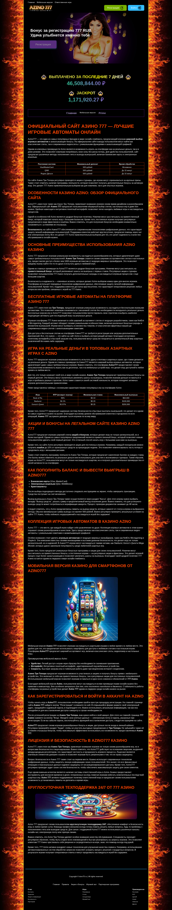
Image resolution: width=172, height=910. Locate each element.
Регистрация (113, 8)
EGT (133, 894)
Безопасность (32, 899)
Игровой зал (91, 884)
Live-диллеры (86, 896)
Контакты (31, 892)
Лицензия (31, 894)
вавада (100, 142)
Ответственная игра (63, 2)
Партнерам (31, 901)
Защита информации (34, 896)
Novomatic (135, 892)
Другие (134, 904)
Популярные (86, 892)
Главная (31, 2)
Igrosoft (134, 896)
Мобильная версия (45, 2)
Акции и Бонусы (77, 884)
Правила (65, 884)
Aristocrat (135, 901)
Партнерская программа (109, 884)
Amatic (134, 899)
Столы (84, 894)
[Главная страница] (40, 7)
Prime (102, 113)
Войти (134, 8)
